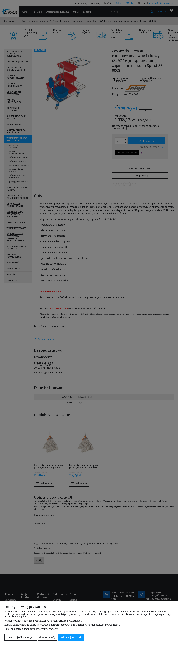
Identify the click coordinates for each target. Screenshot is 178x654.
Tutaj (7, 629)
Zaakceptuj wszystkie (70, 637)
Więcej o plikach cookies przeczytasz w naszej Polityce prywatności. (43, 620)
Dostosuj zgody (47, 637)
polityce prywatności (107, 624)
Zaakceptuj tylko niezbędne (20, 637)
